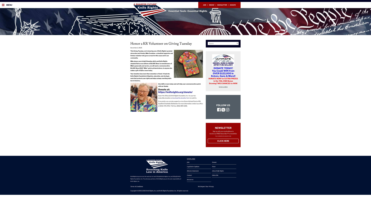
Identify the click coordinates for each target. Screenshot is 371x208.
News (214, 166)
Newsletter (222, 5)
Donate (233, 5)
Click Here (228, 141)
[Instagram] (227, 110)
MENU (9, 5)
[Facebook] (219, 110)
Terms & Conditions (136, 186)
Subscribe (215, 175)
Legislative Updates (193, 166)
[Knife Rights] (157, 166)
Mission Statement (193, 171)
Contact (189, 175)
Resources (190, 179)
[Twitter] (223, 110)
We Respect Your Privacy (206, 186)
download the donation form (181, 98)
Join (204, 5)
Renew (211, 5)
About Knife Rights (218, 171)
